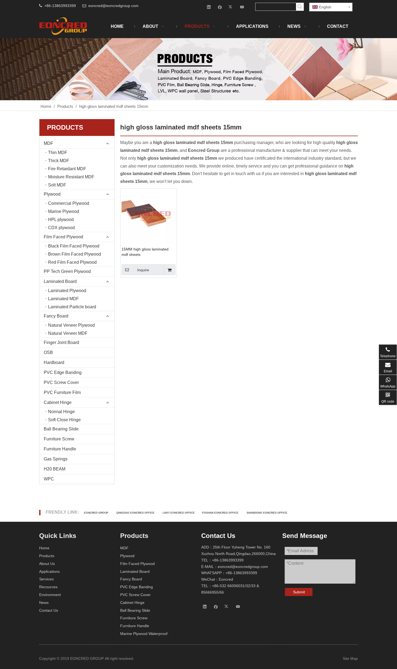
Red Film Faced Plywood (72, 262)
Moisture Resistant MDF (71, 177)
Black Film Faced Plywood (73, 246)
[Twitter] (231, 7)
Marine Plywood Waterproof (143, 633)
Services (46, 579)
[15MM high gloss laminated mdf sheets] (149, 216)
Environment (50, 595)
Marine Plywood (63, 211)
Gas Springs (56, 459)
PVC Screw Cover (61, 382)
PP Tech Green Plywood (67, 271)
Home (44, 548)
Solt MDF (57, 185)
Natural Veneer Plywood (71, 325)
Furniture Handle (60, 449)
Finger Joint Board (61, 342)
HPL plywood (61, 219)
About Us (47, 563)
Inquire (143, 270)
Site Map (350, 658)
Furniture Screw (59, 439)
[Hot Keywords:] (300, 7)
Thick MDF (58, 160)
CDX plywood (61, 227)
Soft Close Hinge (64, 419)
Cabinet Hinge (58, 402)
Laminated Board (60, 281)
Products (46, 556)
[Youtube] (242, 7)
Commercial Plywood (68, 203)
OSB (48, 352)
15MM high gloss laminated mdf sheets (145, 252)
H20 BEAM (54, 469)
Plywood (52, 194)
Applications (49, 571)
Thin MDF (57, 152)
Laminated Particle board (72, 307)
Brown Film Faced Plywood (74, 254)
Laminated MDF (63, 298)
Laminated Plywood (67, 290)
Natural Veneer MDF (68, 333)
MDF (48, 143)
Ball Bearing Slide (61, 429)
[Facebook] (220, 7)
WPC (49, 479)
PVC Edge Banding (63, 372)
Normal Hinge (61, 411)
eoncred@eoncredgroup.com (113, 6)
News (44, 602)
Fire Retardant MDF (67, 168)
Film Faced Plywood (63, 237)
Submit (299, 592)
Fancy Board (56, 316)
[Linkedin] (209, 7)
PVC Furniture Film (62, 392)
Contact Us (48, 610)
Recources (48, 587)
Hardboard (54, 362)
